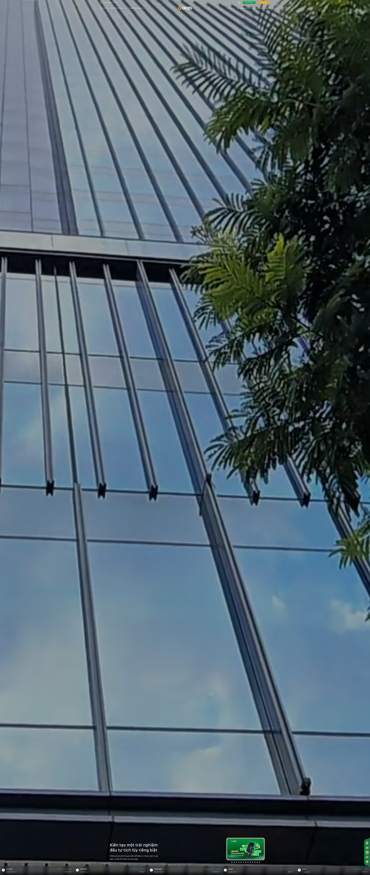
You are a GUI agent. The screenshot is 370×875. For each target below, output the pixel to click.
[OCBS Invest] (367, 852)
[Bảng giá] (367, 847)
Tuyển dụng (256, 8)
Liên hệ (267, 8)
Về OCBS (103, 8)
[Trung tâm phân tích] (367, 862)
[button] (232, 862)
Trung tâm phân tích (136, 8)
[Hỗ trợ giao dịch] (367, 857)
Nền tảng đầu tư (242, 8)
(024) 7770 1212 (112, 2)
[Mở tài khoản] (367, 843)
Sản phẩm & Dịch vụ (117, 8)
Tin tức (230, 8)
